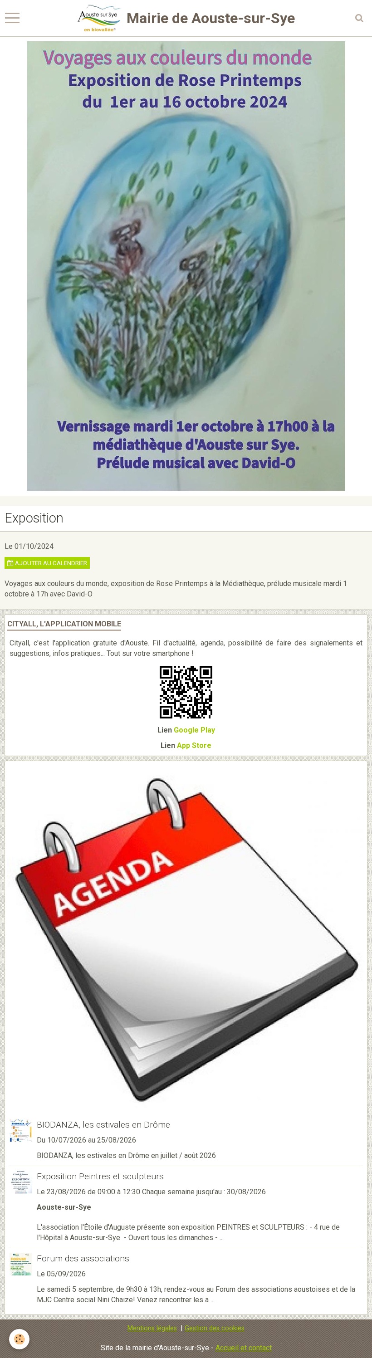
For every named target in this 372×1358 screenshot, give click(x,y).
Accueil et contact (243, 1347)
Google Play (194, 730)
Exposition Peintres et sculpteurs (100, 1176)
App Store (194, 745)
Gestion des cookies (215, 1328)
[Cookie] (19, 1339)
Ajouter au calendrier (50, 563)
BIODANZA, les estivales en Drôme (103, 1124)
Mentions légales (152, 1328)
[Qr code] (186, 691)
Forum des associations (83, 1258)
